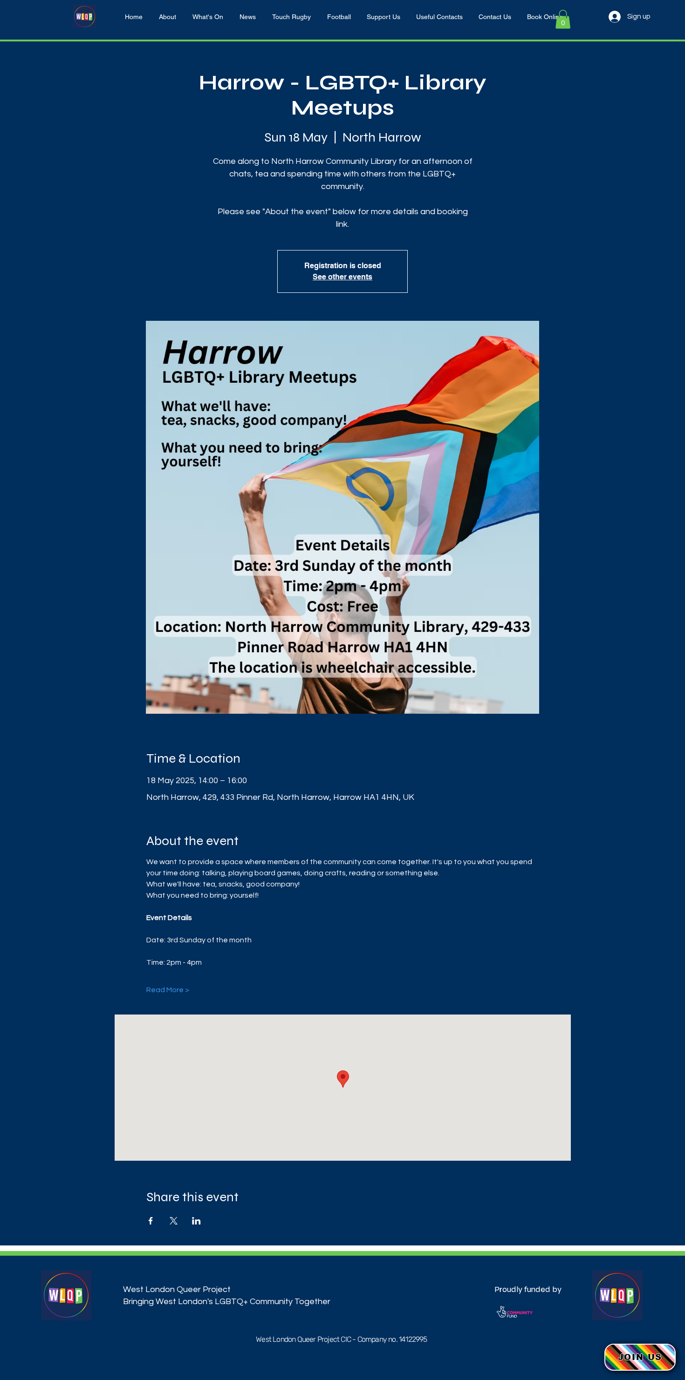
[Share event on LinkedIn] (196, 1220)
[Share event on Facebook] (150, 1220)
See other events (342, 276)
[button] (563, 19)
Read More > (167, 990)
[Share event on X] (173, 1220)
